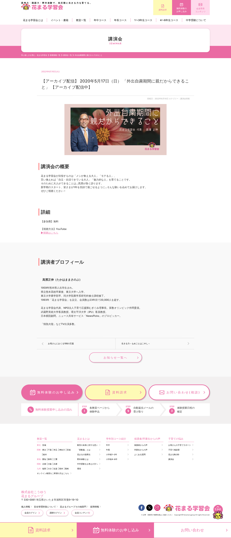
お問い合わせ (192, 530)
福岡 (44, 468)
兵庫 (55, 464)
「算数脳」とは (83, 450)
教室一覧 (81, 20)
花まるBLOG (173, 454)
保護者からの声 (140, 445)
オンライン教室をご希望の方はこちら (53, 473)
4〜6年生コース (169, 20)
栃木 (45, 454)
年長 (108, 450)
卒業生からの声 (140, 450)
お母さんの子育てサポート (179, 445)
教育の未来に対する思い (87, 445)
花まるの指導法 (83, 454)
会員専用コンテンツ (200, 10)
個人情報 (25, 506)
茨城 (69, 450)
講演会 (171, 459)
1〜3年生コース (143, 20)
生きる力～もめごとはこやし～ (135, 343)
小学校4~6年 (111, 459)
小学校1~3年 (111, 454)
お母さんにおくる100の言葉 (61, 343)
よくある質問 (140, 454)
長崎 (67, 468)
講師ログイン (56, 512)
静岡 (50, 459)
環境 (79, 468)
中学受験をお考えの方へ (87, 464)
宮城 (44, 445)
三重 (55, 459)
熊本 (61, 468)
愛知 (44, 459)
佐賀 (55, 468)
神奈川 (62, 450)
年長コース (120, 20)
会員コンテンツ (82, 512)
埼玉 (55, 450)
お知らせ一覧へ (115, 357)
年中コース (100, 20)
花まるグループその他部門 (73, 506)
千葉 (50, 450)
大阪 (50, 464)
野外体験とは (82, 459)
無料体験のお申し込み (181, 10)
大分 (50, 468)
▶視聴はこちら (49, 232)
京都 (44, 464)
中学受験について (196, 20)
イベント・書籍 (59, 20)
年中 (108, 445)
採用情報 (94, 506)
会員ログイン (31, 512)
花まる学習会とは (33, 20)
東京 (44, 450)
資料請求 (163, 9)
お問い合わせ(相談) (183, 392)
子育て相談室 (174, 450)
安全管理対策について (45, 506)
